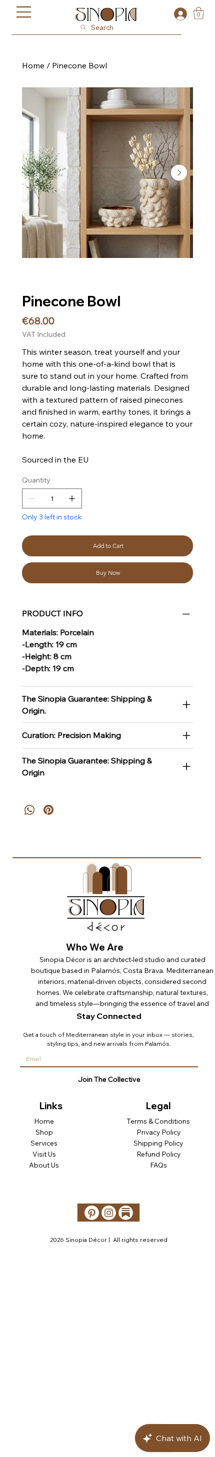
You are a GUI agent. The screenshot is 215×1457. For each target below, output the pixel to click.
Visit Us (44, 1154)
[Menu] (24, 11)
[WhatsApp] (29, 809)
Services (44, 1143)
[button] (199, 13)
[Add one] (72, 498)
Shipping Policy (158, 1143)
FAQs (158, 1165)
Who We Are (95, 947)
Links (51, 1106)
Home (44, 1121)
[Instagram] (109, 1213)
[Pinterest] (48, 809)
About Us (44, 1165)
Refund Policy (158, 1154)
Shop (44, 1132)
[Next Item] (179, 173)
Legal (158, 1106)
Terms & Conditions (158, 1121)
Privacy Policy (158, 1132)
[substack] (125, 1213)
